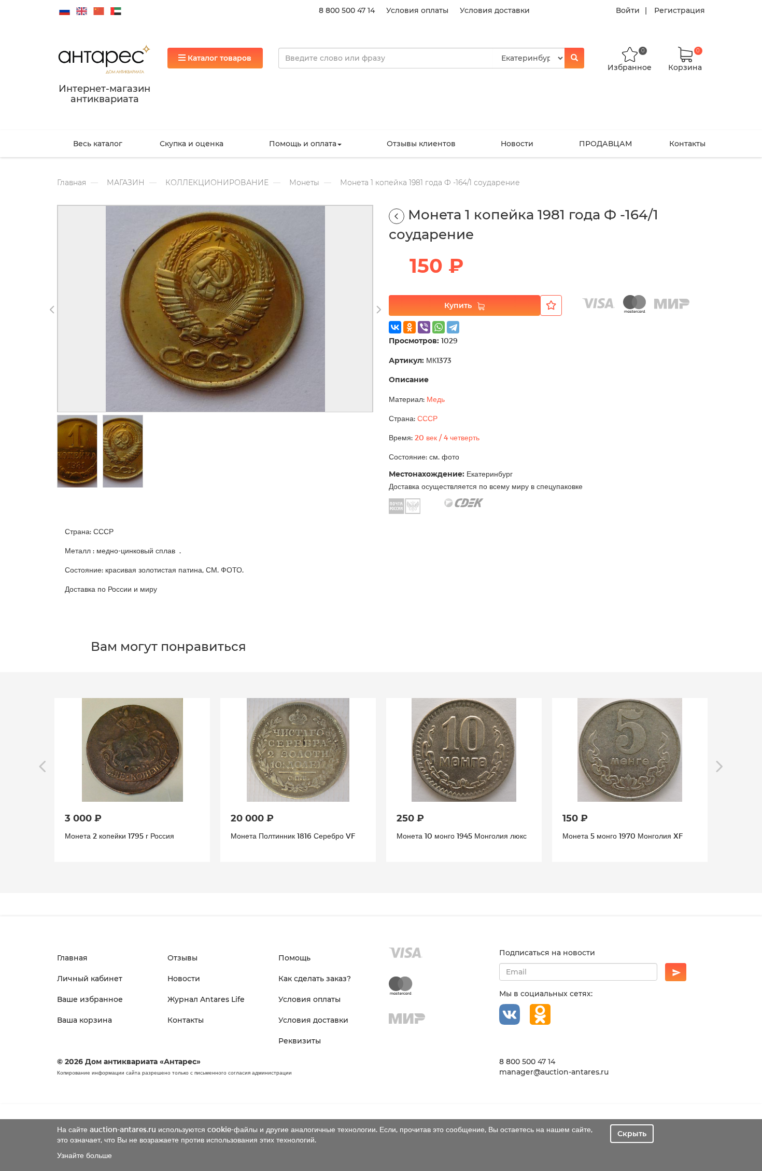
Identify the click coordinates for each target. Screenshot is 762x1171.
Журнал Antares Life (206, 999)
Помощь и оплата (302, 143)
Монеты (304, 182)
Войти (628, 10)
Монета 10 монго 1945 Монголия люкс (296, 835)
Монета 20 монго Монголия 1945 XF (624, 835)
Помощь (294, 958)
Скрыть (631, 1133)
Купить (458, 305)
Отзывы (182, 958)
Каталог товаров (218, 58)
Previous (52, 310)
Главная (71, 182)
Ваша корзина (84, 1020)
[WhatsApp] (438, 327)
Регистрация (679, 10)
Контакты (687, 143)
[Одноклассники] (409, 327)
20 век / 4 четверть (447, 437)
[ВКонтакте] (395, 327)
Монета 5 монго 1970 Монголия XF (457, 835)
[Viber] (424, 327)
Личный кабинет (89, 978)
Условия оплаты (417, 10)
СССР (427, 418)
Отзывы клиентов (421, 143)
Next (378, 310)
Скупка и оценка (191, 143)
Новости (517, 143)
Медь (436, 399)
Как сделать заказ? (314, 978)
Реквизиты (299, 1040)
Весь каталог (97, 143)
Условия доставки (495, 10)
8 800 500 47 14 (347, 10)
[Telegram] (453, 327)
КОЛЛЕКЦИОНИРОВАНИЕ (217, 182)
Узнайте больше (84, 1155)
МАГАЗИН (126, 182)
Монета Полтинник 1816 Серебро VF (127, 835)
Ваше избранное (90, 999)
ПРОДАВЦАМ (605, 143)
